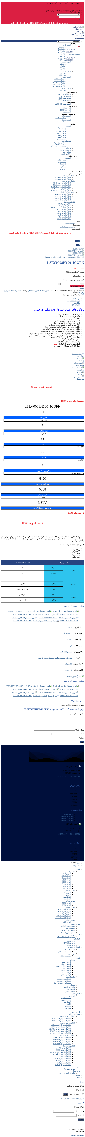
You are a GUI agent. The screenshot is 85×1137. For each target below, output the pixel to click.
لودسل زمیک (62, 129)
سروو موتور (71, 92)
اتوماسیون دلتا (66, 120)
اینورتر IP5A (62, 56)
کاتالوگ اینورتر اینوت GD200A (61, 187)
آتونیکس (68, 158)
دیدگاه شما (79, 730)
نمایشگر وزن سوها (60, 143)
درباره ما (76, 225)
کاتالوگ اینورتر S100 (64, 211)
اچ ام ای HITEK (65, 110)
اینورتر (73, 43)
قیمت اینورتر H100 (32, 523)
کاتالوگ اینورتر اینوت (68, 181)
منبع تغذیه (63, 169)
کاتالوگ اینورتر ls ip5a (64, 219)
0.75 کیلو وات (67, 633)
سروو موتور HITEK (64, 100)
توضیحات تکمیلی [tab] (74, 301)
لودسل (68, 126)
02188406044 (70, 60)
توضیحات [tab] (76, 298)
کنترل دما (63, 164)
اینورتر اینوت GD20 (60, 81)
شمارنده (63, 167)
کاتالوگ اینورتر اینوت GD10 (62, 183)
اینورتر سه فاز (49, 257)
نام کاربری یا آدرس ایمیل (74, 1086)
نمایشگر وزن (66, 141)
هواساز (40, 658)
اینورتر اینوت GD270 (59, 84)
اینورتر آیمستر (66, 62)
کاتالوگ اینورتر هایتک (68, 175)
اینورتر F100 (62, 73)
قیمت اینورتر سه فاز (41, 386)
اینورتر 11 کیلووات (67, 820)
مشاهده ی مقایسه (77, 1135)
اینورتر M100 (62, 49)
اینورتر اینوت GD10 (60, 79)
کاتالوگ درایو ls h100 (64, 204)
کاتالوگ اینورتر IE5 (65, 217)
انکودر (64, 165)
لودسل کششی (61, 137)
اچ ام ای (72, 106)
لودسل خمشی (61, 135)
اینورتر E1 (63, 69)
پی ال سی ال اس (60, 118)
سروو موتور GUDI (65, 98)
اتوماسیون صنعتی (68, 114)
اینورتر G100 (62, 52)
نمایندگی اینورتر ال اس (67, 227)
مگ (78, 221)
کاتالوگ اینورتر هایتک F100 (62, 177)
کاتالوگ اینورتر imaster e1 (63, 196)
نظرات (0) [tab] (76, 305)
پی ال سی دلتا (61, 121)
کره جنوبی (68, 670)
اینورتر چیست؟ (70, 223)
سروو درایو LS (66, 96)
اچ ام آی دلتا (67, 112)
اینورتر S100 (62, 54)
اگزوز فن (69, 658)
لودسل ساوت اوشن (59, 131)
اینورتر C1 (63, 66)
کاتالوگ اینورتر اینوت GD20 (62, 185)
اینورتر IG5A (62, 51)
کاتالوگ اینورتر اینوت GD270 (61, 189)
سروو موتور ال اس (64, 94)
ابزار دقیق (71, 156)
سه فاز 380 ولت (66, 652)
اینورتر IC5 (62, 47)
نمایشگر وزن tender (60, 144)
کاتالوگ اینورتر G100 (64, 205)
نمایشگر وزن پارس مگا (58, 146)
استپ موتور (71, 102)
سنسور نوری (62, 162)
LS (79, 292)
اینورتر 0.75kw (16, 290)
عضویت (80, 1119)
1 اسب (69, 639)
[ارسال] (79, 19)
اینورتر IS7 (63, 60)
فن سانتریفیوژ (49, 658)
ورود (65, 1094)
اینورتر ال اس (66, 45)
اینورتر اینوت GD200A (59, 83)
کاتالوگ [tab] (77, 303)
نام (82, 734)
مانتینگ (68, 148)
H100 (70, 627)
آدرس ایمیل (79, 1111)
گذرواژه (80, 1090)
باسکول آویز (67, 152)
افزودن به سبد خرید (77, 286)
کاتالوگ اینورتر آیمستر (68, 192)
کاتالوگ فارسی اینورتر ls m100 (61, 207)
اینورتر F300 (62, 75)
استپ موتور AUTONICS (63, 104)
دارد (71, 645)
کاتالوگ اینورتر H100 (74, 676)
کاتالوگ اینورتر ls (69, 202)
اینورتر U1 (63, 64)
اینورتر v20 (62, 90)
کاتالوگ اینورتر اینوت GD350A (61, 190)
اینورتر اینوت (67, 77)
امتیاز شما (79, 714)
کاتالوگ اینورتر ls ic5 (64, 215)
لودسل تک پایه (61, 133)
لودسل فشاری (61, 139)
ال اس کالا (76, 171)
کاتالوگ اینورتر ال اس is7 (62, 209)
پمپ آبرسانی (60, 658)
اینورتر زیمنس (66, 88)
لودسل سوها (62, 127)
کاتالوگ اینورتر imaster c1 (63, 200)
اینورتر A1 (63, 67)
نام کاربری (79, 1107)
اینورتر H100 (62, 58)
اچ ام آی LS (67, 108)
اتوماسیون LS (66, 116)
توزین (73, 124)
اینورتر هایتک (67, 71)
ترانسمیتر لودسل (65, 150)
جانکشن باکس (66, 154)
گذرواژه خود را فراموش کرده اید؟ (71, 1098)
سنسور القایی (61, 160)
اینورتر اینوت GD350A (59, 86)
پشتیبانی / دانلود (74, 173)
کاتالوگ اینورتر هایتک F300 (62, 179)
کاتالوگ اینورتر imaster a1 (63, 198)
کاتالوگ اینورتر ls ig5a (64, 213)
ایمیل (81, 738)
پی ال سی (80, 356)
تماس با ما (76, 229)
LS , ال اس (68, 664)
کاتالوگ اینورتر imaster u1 (62, 194)
